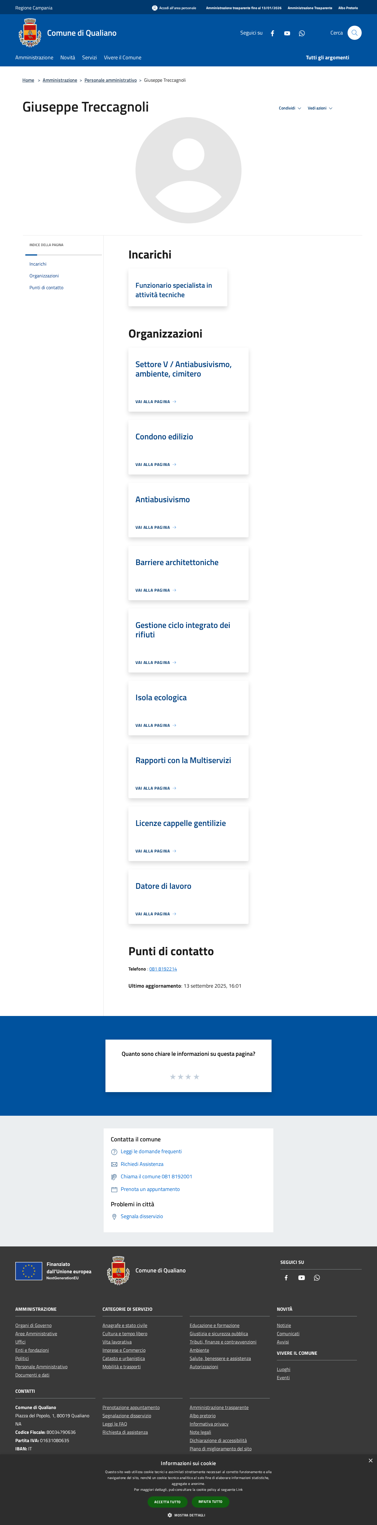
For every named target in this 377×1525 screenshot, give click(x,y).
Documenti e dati (32, 1374)
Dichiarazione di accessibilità (218, 1440)
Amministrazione (60, 80)
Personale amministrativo (111, 80)
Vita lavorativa (117, 1341)
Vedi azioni (317, 108)
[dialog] (188, 1489)
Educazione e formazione (214, 1325)
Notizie (284, 1325)
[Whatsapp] (299, 33)
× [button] (370, 1461)
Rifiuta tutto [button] (211, 1501)
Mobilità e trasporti (121, 1366)
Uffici (20, 1341)
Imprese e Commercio (123, 1350)
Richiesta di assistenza (125, 1432)
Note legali (200, 1432)
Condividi (287, 108)
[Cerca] (355, 33)
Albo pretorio (203, 1415)
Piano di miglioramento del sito (221, 1448)
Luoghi (283, 1369)
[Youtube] (285, 33)
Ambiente (199, 1350)
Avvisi (283, 1341)
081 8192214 (163, 968)
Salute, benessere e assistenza (220, 1358)
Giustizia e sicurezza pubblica (219, 1333)
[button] (188, 1515)
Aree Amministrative (36, 1333)
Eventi (283, 1377)
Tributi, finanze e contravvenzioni (223, 1341)
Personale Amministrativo (41, 1366)
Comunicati (288, 1333)
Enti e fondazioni (32, 1350)
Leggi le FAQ (114, 1423)
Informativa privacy (209, 1423)
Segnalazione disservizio (126, 1415)
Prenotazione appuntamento (131, 1407)
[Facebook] (270, 33)
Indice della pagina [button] (46, 245)
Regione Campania (33, 7)
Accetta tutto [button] (167, 1502)
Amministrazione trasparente (219, 1407)
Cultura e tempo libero (124, 1333)
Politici (22, 1358)
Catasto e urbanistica (123, 1358)
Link (239, 1489)
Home (28, 80)
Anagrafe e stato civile (124, 1325)
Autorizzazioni (204, 1366)
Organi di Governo (33, 1325)
